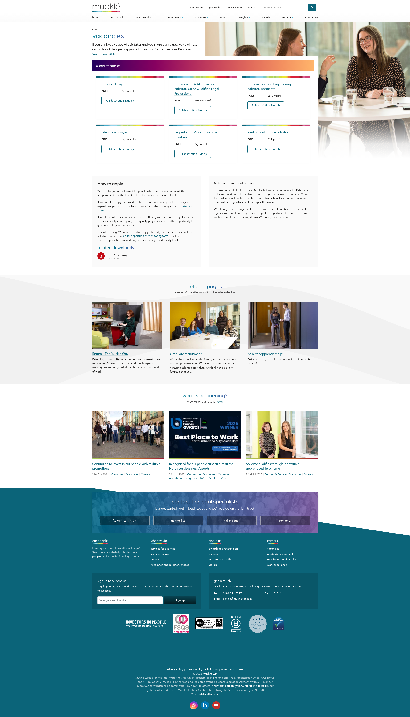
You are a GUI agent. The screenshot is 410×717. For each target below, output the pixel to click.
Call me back (231, 520)
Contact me (196, 7)
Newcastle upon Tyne (227, 685)
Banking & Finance (276, 474)
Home (95, 17)
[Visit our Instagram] (194, 705)
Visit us (251, 7)
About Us (200, 17)
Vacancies (117, 474)
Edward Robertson (210, 694)
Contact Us (311, 17)
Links (240, 669)
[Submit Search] (312, 7)
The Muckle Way (117, 255)
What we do (159, 540)
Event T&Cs (227, 669)
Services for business (163, 548)
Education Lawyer (114, 132)
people (96, 556)
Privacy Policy (175, 669)
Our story (214, 553)
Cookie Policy (194, 669)
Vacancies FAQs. (104, 54)
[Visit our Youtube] (216, 705)
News (223, 17)
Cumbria (246, 685)
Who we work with (220, 559)
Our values (132, 474)
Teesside (263, 685)
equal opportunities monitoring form (145, 236)
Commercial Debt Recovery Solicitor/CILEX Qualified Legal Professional (196, 89)
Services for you (160, 553)
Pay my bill (215, 7)
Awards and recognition (183, 478)
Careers (286, 17)
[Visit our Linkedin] (205, 705)
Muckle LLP (210, 673)
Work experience (277, 564)
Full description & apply (119, 100)
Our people (194, 474)
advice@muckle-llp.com (237, 598)
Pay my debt (234, 7)
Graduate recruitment (186, 354)
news (219, 401)
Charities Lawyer (113, 84)
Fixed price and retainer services (170, 564)
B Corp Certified (209, 478)
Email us (180, 520)
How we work (173, 17)
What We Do (143, 17)
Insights (243, 17)
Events (266, 17)
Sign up (180, 600)
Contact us (285, 520)
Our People (117, 17)
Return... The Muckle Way (110, 353)
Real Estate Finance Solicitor (267, 132)
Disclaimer (211, 669)
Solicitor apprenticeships (266, 354)
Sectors (155, 559)
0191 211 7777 (126, 520)
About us (215, 540)
